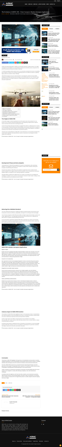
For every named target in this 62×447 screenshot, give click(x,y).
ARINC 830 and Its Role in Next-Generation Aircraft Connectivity (10, 396)
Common (57, 28)
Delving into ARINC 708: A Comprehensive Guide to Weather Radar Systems (54, 99)
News (47, 4)
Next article (37, 394)
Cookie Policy (35, 441)
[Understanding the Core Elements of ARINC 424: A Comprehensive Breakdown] (45, 77)
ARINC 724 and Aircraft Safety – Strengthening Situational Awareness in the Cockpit (54, 40)
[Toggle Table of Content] (18, 109)
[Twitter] (6, 390)
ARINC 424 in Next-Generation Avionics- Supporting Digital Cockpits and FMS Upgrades (54, 52)
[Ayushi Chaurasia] (13, 59)
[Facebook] (4, 390)
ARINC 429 (30, 4)
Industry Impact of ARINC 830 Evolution (10, 115)
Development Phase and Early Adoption (10, 111)
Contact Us (52, 4)
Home (3, 13)
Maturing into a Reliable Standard (9, 112)
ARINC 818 (35, 4)
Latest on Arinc (41, 4)
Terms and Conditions (27, 441)
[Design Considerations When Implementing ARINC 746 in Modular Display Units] (44, 33)
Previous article (5, 394)
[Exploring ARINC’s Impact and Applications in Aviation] (45, 91)
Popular (51, 28)
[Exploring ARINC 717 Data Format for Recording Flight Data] (45, 68)
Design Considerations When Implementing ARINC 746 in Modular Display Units (54, 34)
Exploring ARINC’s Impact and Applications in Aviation (54, 93)
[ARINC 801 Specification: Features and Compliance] (44, 45)
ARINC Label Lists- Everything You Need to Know (53, 62)
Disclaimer (41, 441)
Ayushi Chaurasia (13, 401)
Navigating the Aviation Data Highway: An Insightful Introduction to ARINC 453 (54, 86)
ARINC (26, 4)
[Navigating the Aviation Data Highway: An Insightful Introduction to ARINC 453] (45, 86)
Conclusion (5, 116)
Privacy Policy (19, 441)
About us (14, 441)
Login (55, 0)
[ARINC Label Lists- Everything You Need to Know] (45, 62)
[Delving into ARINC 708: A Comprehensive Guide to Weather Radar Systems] (45, 96)
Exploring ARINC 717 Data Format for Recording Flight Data (54, 69)
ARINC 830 (7, 13)
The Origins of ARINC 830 (7, 110)
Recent (44, 28)
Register (58, 0)
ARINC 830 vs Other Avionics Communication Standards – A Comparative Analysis (31, 396)
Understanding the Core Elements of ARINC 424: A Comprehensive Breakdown (54, 75)
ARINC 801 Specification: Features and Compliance (53, 46)
